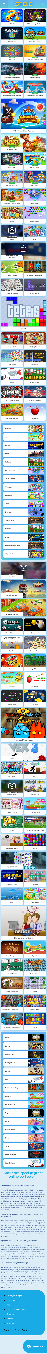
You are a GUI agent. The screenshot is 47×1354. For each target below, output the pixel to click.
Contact (10, 1319)
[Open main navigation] (4, 4)
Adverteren (11, 1323)
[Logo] (23, 4)
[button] (43, 4)
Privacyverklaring (14, 1300)
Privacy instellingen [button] (14, 1296)
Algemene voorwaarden (16, 1309)
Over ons (10, 1314)
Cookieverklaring (13, 1305)
